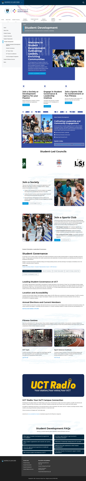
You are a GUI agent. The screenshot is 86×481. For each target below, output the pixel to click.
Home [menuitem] (2, 19)
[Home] (10, 2)
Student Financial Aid (8, 38)
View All (25, 203)
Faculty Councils (47, 271)
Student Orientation (8, 36)
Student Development (8, 41)
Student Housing (7, 33)
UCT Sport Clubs (9, 51)
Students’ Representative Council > (42, 266)
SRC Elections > (54, 266)
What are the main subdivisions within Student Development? (67, 446)
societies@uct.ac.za (35, 203)
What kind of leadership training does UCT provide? (68, 441)
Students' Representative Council (32, 271)
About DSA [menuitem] (8, 19)
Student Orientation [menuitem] (25, 20)
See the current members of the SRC (30, 308)
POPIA (54, 478)
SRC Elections (78, 144)
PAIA (57, 478)
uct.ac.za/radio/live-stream (33, 414)
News (5, 62)
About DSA (6, 30)
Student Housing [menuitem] (15, 19)
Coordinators (65, 240)
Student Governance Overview (37, 73)
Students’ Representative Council (63, 144)
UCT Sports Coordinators (11, 53)
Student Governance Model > (28, 266)
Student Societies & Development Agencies (13, 45)
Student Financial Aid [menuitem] (34, 20)
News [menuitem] (60, 19)
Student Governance (10, 48)
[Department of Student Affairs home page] (43, 11)
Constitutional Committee (72, 271)
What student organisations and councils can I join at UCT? (36, 442)
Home (5, 27)
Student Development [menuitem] (44, 20)
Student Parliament (58, 271)
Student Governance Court (30, 274)
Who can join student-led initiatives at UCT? (34, 452)
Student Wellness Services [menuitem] (53, 19)
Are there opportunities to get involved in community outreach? (65, 437)
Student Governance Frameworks (42, 469)
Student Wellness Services (9, 59)
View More (24, 357)
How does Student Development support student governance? (68, 451)
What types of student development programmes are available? (36, 437)
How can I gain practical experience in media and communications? (35, 447)
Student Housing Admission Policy (43, 463)
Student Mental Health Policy (43, 471)
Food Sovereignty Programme (12, 56)
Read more (26, 104)
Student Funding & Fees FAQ (43, 466)
